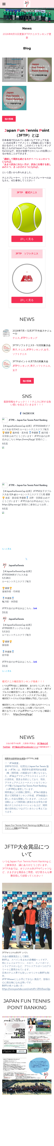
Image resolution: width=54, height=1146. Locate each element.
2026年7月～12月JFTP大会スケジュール (14, 72)
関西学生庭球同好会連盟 (15, 758)
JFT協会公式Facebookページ (25, 747)
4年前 (5, 443)
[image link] (27, 4)
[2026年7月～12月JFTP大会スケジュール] (6, 333)
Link (35, 608)
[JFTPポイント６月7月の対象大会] (6, 364)
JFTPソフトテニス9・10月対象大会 (39, 68)
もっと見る (6, 549)
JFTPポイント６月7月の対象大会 (14, 99)
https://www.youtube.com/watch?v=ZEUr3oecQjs (26, 988)
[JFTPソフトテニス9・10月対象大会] (6, 348)
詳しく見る (27, 239)
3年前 (5, 612)
